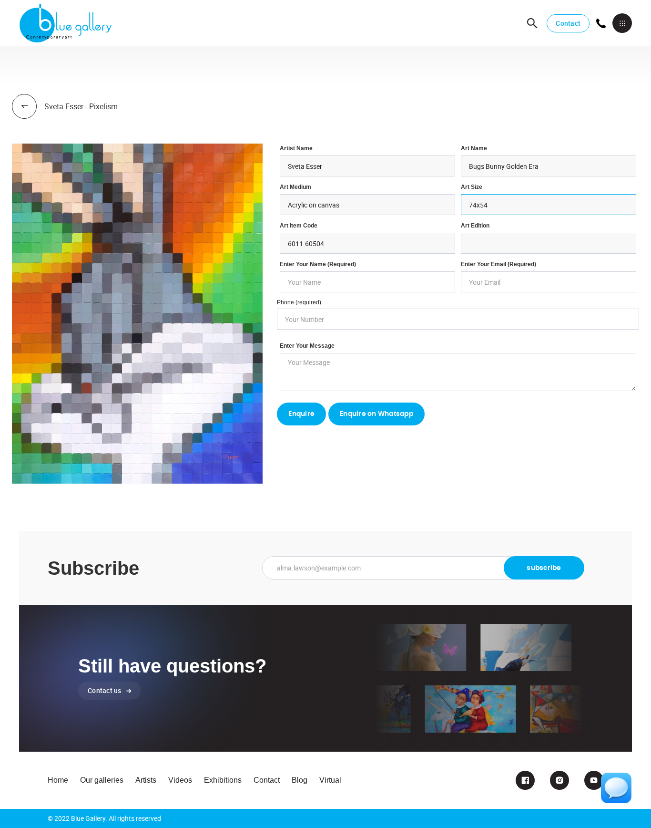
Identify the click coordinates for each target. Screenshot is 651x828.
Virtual (330, 780)
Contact (568, 23)
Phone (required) (299, 302)
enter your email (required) (498, 264)
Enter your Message (307, 345)
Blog (299, 780)
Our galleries (101, 780)
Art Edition (475, 225)
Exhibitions (223, 780)
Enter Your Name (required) (318, 264)
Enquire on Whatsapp (376, 414)
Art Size (471, 187)
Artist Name (296, 148)
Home (58, 780)
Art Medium (295, 187)
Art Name (474, 148)
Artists (145, 780)
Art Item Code (298, 225)
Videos (180, 780)
